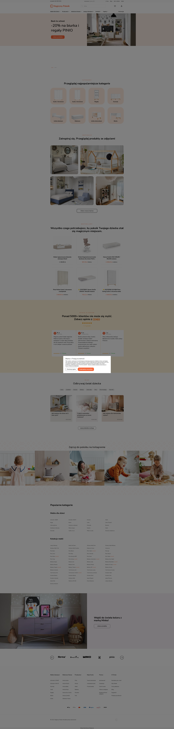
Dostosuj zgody (71, 369)
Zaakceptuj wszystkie (86, 369)
